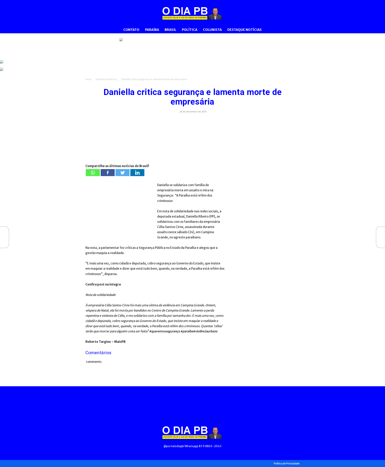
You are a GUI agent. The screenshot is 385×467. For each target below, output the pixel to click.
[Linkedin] (137, 172)
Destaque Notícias (244, 30)
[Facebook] (108, 172)
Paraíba (152, 30)
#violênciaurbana (205, 331)
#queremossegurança (164, 331)
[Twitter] (123, 172)
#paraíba (186, 331)
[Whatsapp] (93, 172)
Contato (131, 30)
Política (189, 30)
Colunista (212, 30)
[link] (192, 47)
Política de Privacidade (287, 463)
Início (88, 79)
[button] (295, 30)
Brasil (170, 30)
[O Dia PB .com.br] (192, 13)
